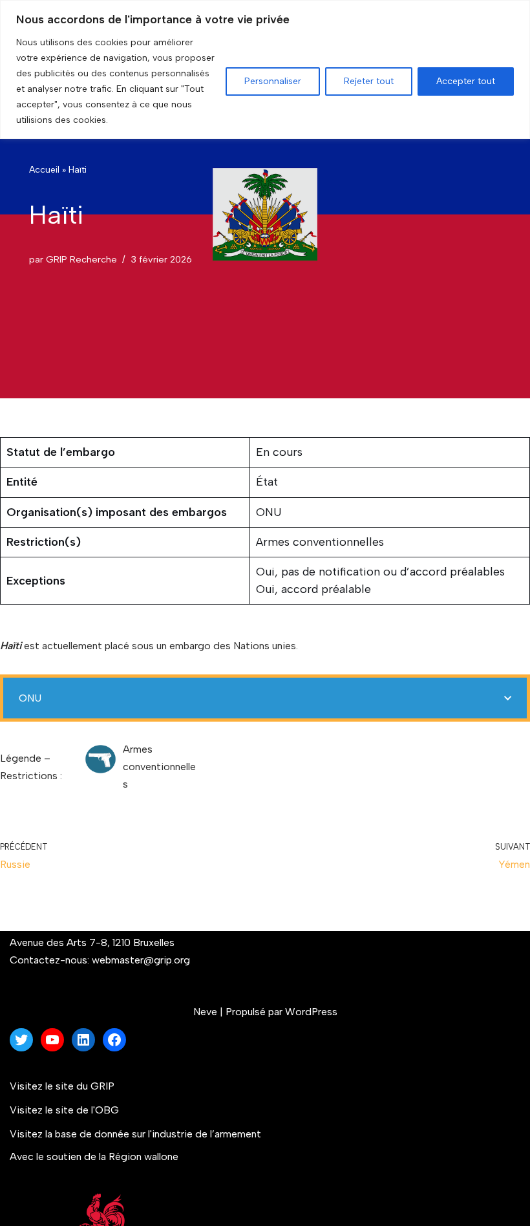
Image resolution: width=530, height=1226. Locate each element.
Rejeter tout (369, 81)
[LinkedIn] (83, 1039)
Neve (205, 1012)
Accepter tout (465, 81)
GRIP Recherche (81, 259)
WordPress (311, 1012)
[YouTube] (52, 1039)
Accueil (44, 169)
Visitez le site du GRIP (62, 1086)
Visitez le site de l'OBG (64, 1110)
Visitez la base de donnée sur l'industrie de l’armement (137, 1134)
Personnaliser (272, 81)
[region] (265, 69)
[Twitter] (21, 1039)
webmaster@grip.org (141, 960)
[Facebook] (114, 1039)
